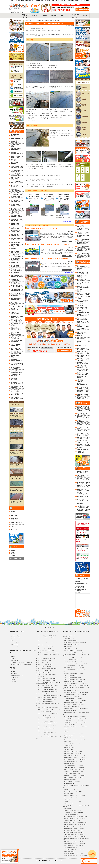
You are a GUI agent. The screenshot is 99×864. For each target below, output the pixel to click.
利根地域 (13, 553)
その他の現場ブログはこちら (68, 272)
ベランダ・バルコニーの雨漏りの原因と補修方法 (17, 201)
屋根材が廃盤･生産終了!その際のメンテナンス (16, 320)
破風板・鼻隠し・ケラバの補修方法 (71, 706)
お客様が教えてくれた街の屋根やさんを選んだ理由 (22, 662)
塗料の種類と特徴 (82, 524)
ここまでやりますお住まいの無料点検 (74, 16)
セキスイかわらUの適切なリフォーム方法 (73, 650)
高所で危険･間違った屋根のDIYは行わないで (73, 771)
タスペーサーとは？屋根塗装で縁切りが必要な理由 (75, 716)
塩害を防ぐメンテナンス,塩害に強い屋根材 (17, 313)
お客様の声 (44, 15)
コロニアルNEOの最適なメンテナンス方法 (83, 329)
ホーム (14, 15)
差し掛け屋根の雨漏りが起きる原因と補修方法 (17, 259)
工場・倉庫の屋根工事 (82, 496)
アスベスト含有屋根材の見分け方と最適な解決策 (17, 290)
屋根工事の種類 (82, 82)
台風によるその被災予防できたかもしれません (83, 349)
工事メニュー (64, 15)
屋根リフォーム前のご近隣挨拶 (44, 648)
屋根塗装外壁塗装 (83, 128)
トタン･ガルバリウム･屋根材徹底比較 (16, 333)
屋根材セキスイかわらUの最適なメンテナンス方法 (83, 325)
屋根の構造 (13, 160)
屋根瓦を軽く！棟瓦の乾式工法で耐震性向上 (82, 363)
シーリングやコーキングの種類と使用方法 (17, 227)
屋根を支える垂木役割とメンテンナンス (16, 356)
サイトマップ (14, 529)
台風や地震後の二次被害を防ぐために (83, 359)
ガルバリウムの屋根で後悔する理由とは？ (16, 337)
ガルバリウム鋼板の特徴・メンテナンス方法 (73, 765)
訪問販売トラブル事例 (82, 430)
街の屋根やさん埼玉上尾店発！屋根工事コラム (21, 664)
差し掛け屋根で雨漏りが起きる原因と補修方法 (74, 834)
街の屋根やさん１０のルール (17, 638)
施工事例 (34, 15)
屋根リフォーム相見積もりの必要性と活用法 (47, 689)
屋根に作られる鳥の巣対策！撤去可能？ (83, 493)
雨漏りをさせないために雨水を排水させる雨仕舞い (75, 836)
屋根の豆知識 (14, 302)
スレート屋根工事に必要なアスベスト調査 (73, 761)
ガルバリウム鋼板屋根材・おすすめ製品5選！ (74, 665)
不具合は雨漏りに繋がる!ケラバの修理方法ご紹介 (17, 167)
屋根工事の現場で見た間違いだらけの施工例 (82, 373)
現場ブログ (32, 20)
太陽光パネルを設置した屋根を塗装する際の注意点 (48, 732)
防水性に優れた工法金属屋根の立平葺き (15, 231)
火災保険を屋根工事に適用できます (45, 666)
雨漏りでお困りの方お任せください (45, 644)
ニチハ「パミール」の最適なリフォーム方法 (73, 652)
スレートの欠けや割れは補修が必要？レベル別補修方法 (76, 692)
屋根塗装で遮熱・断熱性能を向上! (82, 384)
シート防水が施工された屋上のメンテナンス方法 (17, 186)
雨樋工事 (83, 105)
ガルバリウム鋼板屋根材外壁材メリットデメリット (83, 254)
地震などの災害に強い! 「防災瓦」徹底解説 (82, 370)
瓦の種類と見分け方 (15, 283)
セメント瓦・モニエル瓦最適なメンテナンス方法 (17, 208)
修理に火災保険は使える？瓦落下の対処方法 (83, 356)
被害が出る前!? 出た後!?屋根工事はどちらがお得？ (83, 424)
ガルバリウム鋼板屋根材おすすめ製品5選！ (83, 247)
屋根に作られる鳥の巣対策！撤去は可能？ (47, 728)
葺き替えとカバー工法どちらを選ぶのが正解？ (83, 287)
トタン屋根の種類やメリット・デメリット (82, 308)
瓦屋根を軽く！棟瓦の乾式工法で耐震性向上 (73, 753)
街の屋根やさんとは (15, 635)
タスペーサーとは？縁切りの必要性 (15, 178)
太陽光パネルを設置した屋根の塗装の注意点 (83, 315)
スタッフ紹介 (14, 515)
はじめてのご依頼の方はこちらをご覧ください (48, 635)
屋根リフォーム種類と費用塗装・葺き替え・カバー (83, 294)
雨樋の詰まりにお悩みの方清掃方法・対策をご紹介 (83, 486)
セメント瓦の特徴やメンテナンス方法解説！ (17, 205)
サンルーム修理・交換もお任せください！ (83, 476)
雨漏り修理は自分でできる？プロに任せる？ (17, 149)
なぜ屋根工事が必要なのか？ (83, 266)
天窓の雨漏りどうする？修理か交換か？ (17, 375)
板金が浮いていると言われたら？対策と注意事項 (83, 438)
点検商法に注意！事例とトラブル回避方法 (47, 650)
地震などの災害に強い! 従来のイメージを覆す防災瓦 (75, 757)
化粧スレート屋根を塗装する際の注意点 (82, 318)
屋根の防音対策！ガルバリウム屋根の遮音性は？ (83, 257)
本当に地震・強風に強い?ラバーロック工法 (17, 239)
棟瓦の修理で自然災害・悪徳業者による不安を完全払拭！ (76, 726)
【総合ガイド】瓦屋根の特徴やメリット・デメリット (75, 683)
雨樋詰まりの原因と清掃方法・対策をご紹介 (47, 725)
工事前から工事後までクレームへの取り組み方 (83, 417)
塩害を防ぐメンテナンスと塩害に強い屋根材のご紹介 (75, 822)
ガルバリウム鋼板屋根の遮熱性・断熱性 (83, 240)
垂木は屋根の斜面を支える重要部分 (45, 701)
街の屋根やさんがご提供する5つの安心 (24, 16)
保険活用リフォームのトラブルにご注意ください (83, 448)
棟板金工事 (84, 122)
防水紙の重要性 (14, 295)
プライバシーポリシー (16, 522)
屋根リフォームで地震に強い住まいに (46, 664)
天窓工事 (83, 134)
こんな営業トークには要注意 (82, 428)
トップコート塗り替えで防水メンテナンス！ (17, 394)
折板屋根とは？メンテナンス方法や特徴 (83, 311)
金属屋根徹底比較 (68, 808)
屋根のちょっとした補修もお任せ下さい (46, 646)
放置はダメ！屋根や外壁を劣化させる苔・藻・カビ (75, 824)
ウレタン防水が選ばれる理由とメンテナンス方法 (17, 182)
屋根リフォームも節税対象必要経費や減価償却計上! (83, 510)
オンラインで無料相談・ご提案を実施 (46, 637)
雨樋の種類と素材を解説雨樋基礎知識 (17, 386)
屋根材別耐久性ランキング (15, 309)
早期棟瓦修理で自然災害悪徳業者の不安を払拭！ (17, 216)
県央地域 (13, 550)
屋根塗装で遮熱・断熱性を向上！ (71, 747)
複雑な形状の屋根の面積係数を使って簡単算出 (17, 245)
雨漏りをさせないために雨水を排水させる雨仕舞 (17, 276)
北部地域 (13, 555)
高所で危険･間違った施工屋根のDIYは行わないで (17, 352)
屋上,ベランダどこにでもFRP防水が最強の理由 (17, 193)
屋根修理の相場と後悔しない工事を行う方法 (82, 273)
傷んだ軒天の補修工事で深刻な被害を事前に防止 (17, 174)
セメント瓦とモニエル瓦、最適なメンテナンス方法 (75, 700)
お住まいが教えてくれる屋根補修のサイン (83, 283)
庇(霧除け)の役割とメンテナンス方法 (15, 224)
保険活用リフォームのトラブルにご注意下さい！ (74, 818)
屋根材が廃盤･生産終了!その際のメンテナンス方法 (75, 722)
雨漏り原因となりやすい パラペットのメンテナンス (49, 709)
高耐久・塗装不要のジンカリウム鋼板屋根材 (17, 349)
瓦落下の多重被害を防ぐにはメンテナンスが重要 (83, 352)
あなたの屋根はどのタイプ (70, 638)
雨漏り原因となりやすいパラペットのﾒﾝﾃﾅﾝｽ (17, 190)
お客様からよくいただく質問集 (71, 648)
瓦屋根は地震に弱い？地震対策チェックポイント (83, 366)
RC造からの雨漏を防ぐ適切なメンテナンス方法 (74, 769)
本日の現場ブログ (15, 660)
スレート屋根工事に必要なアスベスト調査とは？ (17, 390)
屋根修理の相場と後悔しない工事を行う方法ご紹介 (48, 685)
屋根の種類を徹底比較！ (80, 290)
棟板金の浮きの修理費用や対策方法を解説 (17, 157)
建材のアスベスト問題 (16, 293)
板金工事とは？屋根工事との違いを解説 (17, 153)
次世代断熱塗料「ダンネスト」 (81, 380)
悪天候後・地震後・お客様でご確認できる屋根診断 (75, 642)
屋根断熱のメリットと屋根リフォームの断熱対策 (17, 383)
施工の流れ (54, 15)
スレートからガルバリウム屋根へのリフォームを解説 (83, 229)
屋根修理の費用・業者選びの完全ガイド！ (17, 141)
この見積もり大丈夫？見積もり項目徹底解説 (82, 421)
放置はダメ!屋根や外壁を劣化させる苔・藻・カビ (17, 317)
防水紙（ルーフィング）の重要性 (71, 797)
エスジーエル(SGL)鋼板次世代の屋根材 (16, 341)
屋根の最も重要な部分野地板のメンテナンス (16, 299)
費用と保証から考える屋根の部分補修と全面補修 (48, 697)
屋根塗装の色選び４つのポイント (81, 377)
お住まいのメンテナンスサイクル (71, 789)
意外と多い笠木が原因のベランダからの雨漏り (17, 171)
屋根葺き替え (84, 87)
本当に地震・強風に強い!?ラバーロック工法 (73, 830)
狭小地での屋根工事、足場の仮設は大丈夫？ (73, 659)
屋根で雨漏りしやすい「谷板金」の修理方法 (16, 280)
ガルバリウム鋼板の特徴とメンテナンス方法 (17, 345)
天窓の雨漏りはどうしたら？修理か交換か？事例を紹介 (76, 708)
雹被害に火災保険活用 (69, 851)
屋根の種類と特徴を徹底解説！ (15, 135)
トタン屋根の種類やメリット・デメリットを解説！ (75, 694)
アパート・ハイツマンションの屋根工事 (82, 500)
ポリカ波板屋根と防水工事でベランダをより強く (83, 483)
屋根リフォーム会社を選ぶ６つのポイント (83, 342)
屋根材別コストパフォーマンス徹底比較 (17, 305)
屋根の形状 (13, 248)
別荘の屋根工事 (81, 503)
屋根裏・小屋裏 (14, 262)
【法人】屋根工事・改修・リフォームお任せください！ (49, 678)
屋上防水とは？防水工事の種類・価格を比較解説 (17, 197)
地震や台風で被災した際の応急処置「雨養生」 (17, 235)
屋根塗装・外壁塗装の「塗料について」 (72, 644)
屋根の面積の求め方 (15, 242)
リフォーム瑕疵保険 (15, 642)
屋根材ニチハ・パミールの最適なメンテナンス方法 (83, 322)
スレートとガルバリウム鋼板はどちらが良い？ (83, 225)
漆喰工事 (83, 99)
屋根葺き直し (84, 116)
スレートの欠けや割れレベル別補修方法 (82, 301)
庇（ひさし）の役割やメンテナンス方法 (17, 368)
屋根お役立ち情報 (81, 345)
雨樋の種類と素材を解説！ (43, 730)
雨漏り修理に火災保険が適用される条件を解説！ (83, 391)
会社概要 (84, 15)
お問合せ (13, 526)
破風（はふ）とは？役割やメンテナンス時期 (17, 398)
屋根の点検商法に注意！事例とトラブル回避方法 (83, 434)
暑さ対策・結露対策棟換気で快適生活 (72, 743)
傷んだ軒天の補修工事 (69, 783)
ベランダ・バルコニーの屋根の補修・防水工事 (48, 668)
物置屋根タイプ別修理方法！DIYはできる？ (82, 472)
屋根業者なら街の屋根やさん (17, 675)
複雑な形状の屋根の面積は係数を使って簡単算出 (74, 739)
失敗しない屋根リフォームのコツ (82, 269)
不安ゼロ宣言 (14, 641)
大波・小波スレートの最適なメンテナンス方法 (17, 220)
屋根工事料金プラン (42, 641)
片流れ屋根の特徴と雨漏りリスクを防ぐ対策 (17, 252)
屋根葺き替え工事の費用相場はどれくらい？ (83, 276)
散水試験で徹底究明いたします (44, 660)
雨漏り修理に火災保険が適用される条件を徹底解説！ (75, 855)
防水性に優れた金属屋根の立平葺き (71, 814)
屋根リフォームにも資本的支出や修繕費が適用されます (49, 695)
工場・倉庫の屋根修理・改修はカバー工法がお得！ (83, 479)
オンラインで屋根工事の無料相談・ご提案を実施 (83, 407)
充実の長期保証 (14, 644)
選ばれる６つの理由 (15, 637)
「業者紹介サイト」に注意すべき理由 (82, 452)
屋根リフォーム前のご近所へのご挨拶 (82, 414)
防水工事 (83, 111)
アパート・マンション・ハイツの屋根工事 (47, 674)
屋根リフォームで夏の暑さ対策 (44, 670)
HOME (26, 20)
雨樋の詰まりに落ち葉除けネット (45, 727)
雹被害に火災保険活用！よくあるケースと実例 (83, 395)
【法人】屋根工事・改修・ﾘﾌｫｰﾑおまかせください (83, 506)
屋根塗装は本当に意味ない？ (15, 145)
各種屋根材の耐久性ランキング (71, 803)
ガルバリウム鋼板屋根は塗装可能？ (83, 236)
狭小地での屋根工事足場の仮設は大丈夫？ (82, 332)
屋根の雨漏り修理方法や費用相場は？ (17, 360)
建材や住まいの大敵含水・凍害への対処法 (16, 269)
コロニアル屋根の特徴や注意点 (81, 304)
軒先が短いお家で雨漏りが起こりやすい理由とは (17, 286)
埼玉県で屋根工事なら (16, 519)
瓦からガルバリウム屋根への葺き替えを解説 (83, 232)
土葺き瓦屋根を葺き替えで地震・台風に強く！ (17, 212)
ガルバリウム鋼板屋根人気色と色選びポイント (83, 243)
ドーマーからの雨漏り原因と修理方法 (16, 371)
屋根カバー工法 (85, 93)
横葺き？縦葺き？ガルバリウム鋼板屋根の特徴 (83, 250)
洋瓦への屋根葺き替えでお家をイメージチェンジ (17, 324)
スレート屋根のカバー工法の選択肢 (83, 297)
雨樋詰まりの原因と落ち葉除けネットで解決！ (83, 490)
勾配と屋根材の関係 (15, 272)
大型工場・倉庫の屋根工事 (43, 672)
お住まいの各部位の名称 (17, 138)
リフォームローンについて (43, 693)
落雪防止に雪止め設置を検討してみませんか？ (48, 717)
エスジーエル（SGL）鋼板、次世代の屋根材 (73, 812)
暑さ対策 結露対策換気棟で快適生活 (15, 266)
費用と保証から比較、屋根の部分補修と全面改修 (83, 280)
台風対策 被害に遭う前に (43, 662)
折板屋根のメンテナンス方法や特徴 (71, 696)
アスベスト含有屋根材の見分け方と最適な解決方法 (75, 759)
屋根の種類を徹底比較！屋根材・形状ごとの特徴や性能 (76, 685)
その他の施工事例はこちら (68, 221)
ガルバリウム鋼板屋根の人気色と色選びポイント (74, 679)
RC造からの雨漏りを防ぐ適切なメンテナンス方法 (17, 364)
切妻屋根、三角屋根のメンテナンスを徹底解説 (17, 255)
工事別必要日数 (81, 338)
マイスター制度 (14, 646)
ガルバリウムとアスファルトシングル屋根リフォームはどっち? (17, 328)
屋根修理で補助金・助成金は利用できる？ (82, 398)
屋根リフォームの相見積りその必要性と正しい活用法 (83, 410)
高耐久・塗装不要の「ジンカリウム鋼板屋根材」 (74, 767)
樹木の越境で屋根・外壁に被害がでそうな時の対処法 (83, 445)
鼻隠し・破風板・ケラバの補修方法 (17, 163)
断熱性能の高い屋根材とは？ (14, 379)
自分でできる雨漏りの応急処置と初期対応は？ (83, 388)
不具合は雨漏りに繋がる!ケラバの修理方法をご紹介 (75, 718)
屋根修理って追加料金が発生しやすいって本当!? (83, 441)
